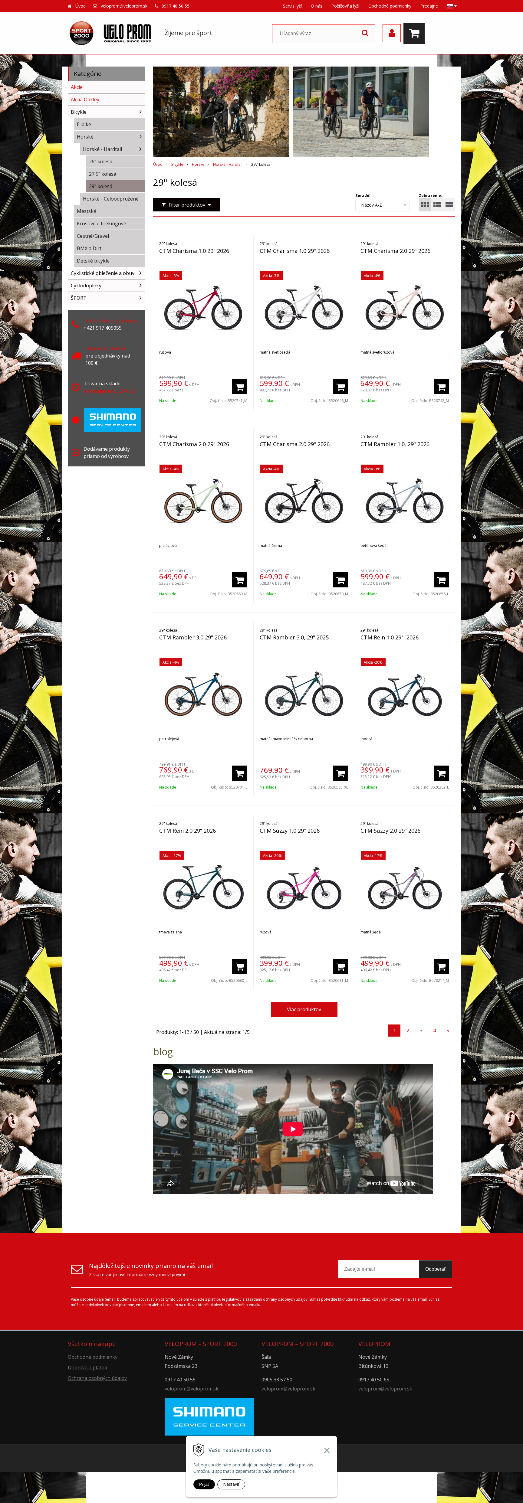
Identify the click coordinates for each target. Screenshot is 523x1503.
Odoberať (435, 1269)
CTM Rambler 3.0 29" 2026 (193, 637)
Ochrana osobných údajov (97, 1378)
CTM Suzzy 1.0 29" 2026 (290, 830)
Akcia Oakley (85, 99)
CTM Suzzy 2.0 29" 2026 (390, 830)
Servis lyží (292, 6)
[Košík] (415, 33)
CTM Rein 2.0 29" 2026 (187, 830)
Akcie (77, 87)
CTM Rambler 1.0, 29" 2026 (394, 444)
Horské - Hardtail (227, 164)
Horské (198, 164)
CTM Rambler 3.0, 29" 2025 (294, 637)
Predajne (429, 6)
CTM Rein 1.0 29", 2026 (389, 637)
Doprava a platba (87, 1367)
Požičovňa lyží (345, 6)
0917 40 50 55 (175, 6)
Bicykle (177, 164)
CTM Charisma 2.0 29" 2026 (395, 250)
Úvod (80, 6)
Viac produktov (304, 1009)
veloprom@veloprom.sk (124, 6)
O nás (316, 6)
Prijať (204, 1484)
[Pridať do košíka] (239, 386)
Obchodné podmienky (389, 6)
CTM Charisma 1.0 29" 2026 (194, 250)
